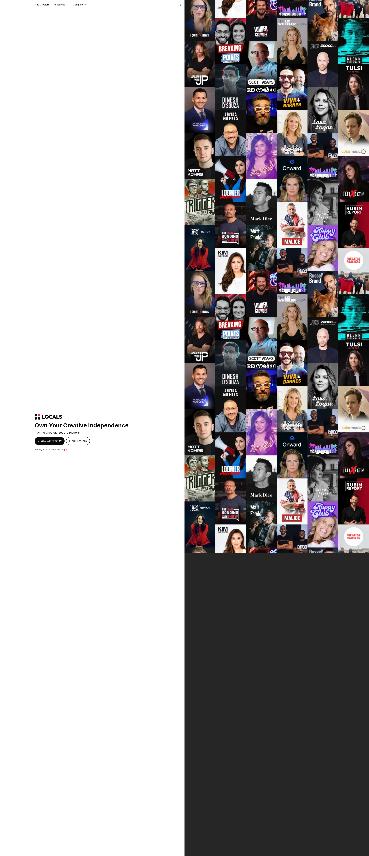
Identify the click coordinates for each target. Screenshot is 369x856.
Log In (64, 449)
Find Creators (42, 4)
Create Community (49, 440)
